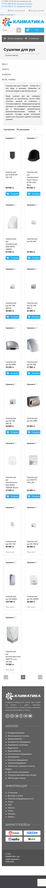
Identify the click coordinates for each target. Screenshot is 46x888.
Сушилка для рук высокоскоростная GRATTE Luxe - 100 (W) (13, 656)
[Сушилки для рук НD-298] (33, 222)
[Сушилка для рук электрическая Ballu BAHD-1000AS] (12, 222)
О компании (13, 793)
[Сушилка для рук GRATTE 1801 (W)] (33, 460)
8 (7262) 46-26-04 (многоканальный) (16, 1)
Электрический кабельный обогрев (22, 775)
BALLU (4, 64)
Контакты (11, 814)
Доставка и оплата (15, 796)
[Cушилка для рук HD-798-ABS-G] (33, 286)
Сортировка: (9, 129)
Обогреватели (13, 757)
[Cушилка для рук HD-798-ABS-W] (12, 286)
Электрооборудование (17, 763)
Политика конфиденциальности (20, 799)
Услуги (10, 802)
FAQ (9, 805)
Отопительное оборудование (20, 754)
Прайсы (11, 817)
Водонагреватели (15, 739)
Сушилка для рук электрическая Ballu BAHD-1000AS (11, 244)
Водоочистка (13, 748)
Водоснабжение (14, 751)
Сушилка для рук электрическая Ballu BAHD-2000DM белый (12, 482)
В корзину (15, 194)
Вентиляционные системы (18, 736)
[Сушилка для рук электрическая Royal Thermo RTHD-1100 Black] (33, 155)
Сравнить (10, 138)
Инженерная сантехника (18, 745)
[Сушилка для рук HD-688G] (12, 345)
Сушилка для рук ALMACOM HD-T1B (11, 174)
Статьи (10, 811)
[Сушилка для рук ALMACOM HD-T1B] (12, 155)
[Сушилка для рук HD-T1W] (12, 524)
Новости (11, 808)
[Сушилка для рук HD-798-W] (33, 524)
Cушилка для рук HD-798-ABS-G (32, 305)
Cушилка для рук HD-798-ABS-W (11, 305)
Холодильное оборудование (19, 742)
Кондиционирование (16, 733)
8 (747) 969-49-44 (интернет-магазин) (17, 4)
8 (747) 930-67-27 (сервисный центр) (17, 6)
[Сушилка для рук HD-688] (33, 345)
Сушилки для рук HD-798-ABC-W (11, 420)
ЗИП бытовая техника (16, 778)
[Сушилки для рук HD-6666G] (12, 579)
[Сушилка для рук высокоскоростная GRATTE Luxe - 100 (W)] (12, 634)
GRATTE (5, 69)
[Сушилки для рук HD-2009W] (33, 579)
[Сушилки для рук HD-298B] (33, 401)
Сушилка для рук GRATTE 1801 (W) (32, 479)
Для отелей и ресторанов (18, 772)
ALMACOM (6, 74)
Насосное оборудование (18, 760)
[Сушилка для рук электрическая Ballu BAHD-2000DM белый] (12, 460)
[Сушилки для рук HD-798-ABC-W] (12, 401)
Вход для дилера (37, 10)
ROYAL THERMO (9, 80)
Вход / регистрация (17, 10)
